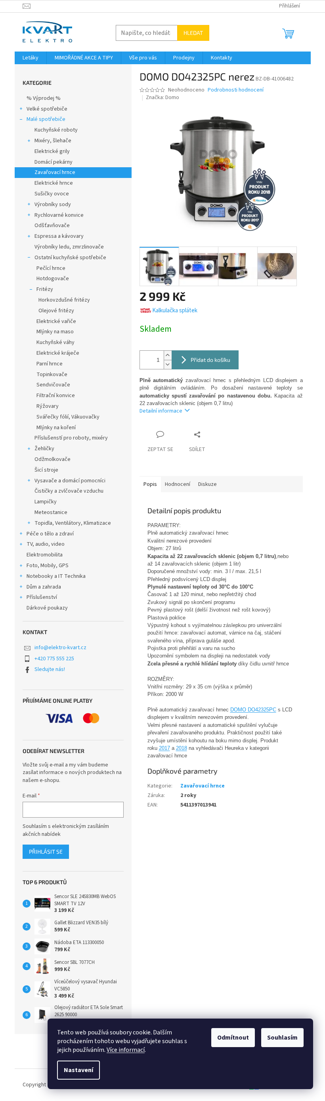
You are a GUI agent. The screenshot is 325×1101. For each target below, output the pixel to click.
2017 (164, 748)
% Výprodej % (44, 98)
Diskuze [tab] (207, 484)
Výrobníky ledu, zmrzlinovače (69, 247)
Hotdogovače (52, 279)
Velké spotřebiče (47, 109)
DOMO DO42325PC (253, 710)
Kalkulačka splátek (174, 310)
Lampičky (45, 502)
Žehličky (44, 449)
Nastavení (78, 1070)
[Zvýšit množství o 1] (168, 355)
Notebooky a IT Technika (56, 576)
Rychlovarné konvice (59, 215)
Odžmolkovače (52, 459)
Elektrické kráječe (57, 353)
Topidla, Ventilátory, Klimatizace (72, 523)
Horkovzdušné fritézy (64, 300)
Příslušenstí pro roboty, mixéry (71, 438)
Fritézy (44, 289)
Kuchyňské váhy (55, 342)
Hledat (193, 32)
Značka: (162, 97)
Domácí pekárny (53, 162)
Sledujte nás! (49, 669)
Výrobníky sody (52, 204)
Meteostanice (50, 512)
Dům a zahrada (44, 587)
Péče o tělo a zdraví (50, 534)
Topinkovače (51, 374)
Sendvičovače (53, 385)
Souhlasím (282, 1037)
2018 (181, 748)
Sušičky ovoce (51, 194)
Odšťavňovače (52, 225)
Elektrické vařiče (56, 321)
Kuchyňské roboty (56, 130)
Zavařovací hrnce (54, 172)
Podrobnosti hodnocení (236, 90)
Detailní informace (161, 411)
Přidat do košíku (210, 359)
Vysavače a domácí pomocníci (69, 481)
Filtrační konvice (55, 395)
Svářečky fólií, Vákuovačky (67, 417)
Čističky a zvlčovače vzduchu (68, 491)
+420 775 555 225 (54, 659)
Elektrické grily (52, 151)
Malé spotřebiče (46, 119)
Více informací (126, 1050)
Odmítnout (233, 1037)
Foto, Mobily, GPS (48, 566)
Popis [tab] (150, 484)
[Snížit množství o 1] (168, 364)
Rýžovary (47, 406)
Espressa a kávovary (59, 236)
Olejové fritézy (56, 311)
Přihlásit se (46, 851)
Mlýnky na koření (56, 428)
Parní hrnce (49, 364)
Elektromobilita (45, 555)
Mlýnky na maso (55, 332)
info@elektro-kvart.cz (60, 648)
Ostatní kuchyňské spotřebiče (70, 258)
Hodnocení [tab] (177, 484)
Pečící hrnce (50, 268)
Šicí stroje (46, 470)
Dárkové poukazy (47, 608)
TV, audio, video (46, 544)
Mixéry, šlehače (52, 141)
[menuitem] (30, 58)
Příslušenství (42, 597)
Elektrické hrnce (53, 183)
